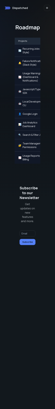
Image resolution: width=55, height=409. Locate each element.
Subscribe (27, 241)
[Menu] (47, 8)
